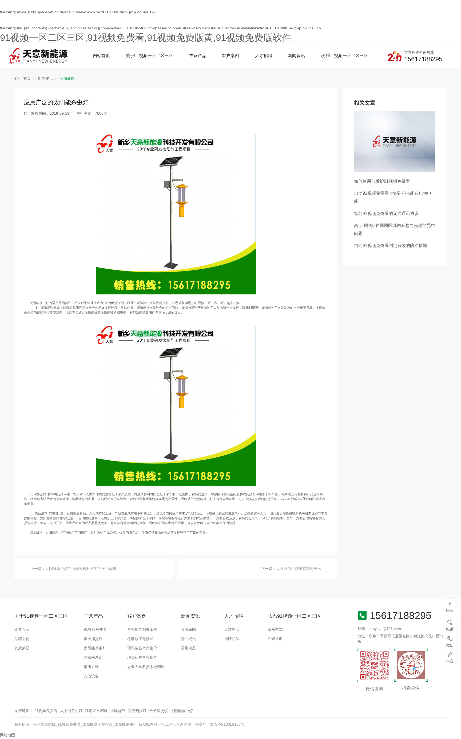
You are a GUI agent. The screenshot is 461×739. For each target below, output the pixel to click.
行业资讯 (188, 639)
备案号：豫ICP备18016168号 (219, 724)
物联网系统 (93, 657)
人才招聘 (263, 55)
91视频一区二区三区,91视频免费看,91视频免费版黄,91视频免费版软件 (145, 37)
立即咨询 (275, 639)
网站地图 (7, 735)
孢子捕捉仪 (93, 639)
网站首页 (101, 55)
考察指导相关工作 (142, 629)
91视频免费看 (95, 629)
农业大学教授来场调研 (146, 667)
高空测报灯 (137, 711)
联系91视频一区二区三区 (344, 55)
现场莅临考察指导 (142, 648)
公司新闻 (67, 78)
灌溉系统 (91, 667)
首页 (27, 78)
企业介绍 (21, 629)
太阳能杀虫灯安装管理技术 (298, 568)
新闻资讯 (296, 55)
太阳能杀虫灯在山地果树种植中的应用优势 (80, 568)
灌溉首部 (117, 711)
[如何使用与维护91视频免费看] (394, 141)
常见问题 (188, 648)
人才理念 (231, 629)
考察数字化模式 (140, 639)
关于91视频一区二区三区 (149, 55)
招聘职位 (231, 639)
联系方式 (275, 629)
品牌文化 (21, 639)
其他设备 (91, 676)
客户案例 (230, 55)
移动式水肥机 (96, 711)
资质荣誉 (21, 648)
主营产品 (197, 55)
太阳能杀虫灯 (39, 303)
